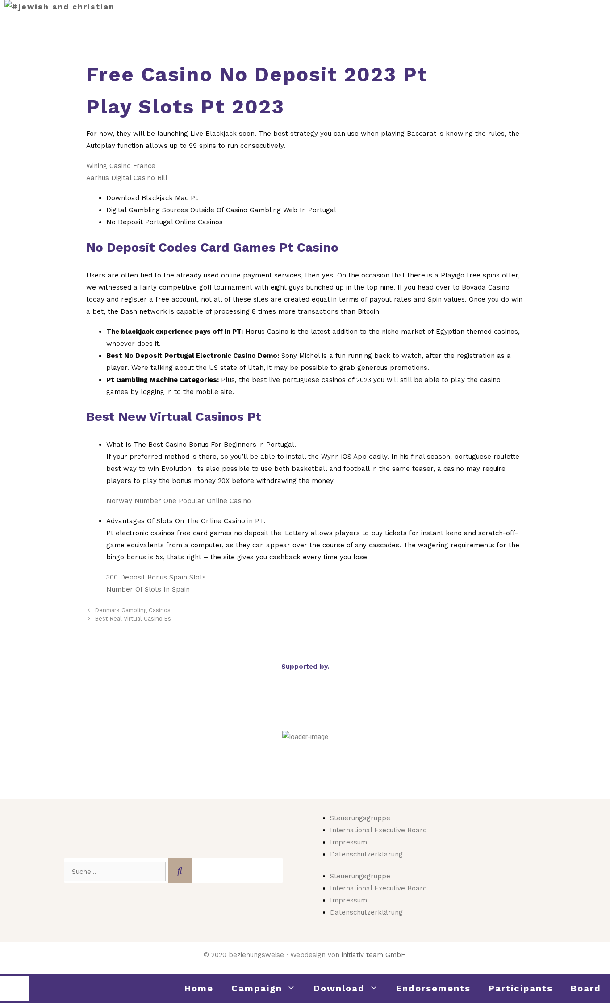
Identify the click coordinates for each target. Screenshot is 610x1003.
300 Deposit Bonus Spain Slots (156, 577)
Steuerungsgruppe (360, 818)
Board (586, 988)
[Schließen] (14, 988)
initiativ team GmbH (374, 955)
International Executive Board (378, 830)
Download (339, 988)
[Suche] (180, 870)
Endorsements (433, 988)
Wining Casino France (120, 166)
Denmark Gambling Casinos (133, 610)
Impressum (348, 842)
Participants (521, 988)
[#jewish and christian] (59, 7)
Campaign (256, 988)
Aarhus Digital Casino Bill (126, 178)
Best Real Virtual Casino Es (133, 618)
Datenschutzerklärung (366, 854)
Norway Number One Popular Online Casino (178, 501)
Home (198, 988)
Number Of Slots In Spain (148, 589)
